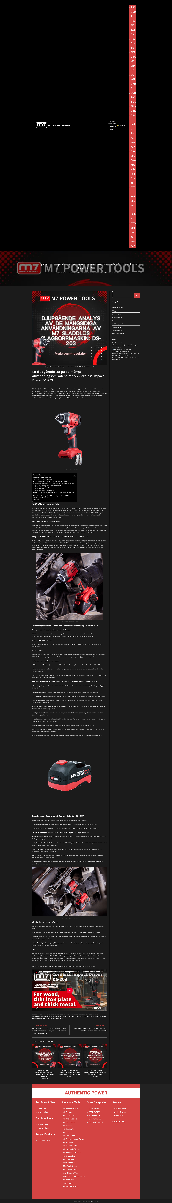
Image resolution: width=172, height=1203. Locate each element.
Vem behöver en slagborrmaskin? (43, 479)
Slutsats (36, 499)
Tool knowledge (116, 327)
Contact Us (118, 1121)
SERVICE (133, 54)
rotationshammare (117, 317)
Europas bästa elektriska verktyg (52, 1016)
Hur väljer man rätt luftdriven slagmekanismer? (124, 343)
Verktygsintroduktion (118, 333)
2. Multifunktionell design (43, 487)
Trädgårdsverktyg (96, 1016)
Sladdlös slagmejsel (69, 1016)
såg (113, 320)
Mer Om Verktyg (116, 314)
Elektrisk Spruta (55, 1015)
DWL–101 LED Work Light (133, 203)
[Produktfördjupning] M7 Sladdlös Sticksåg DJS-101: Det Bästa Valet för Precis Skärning (69, 1072)
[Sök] (137, 295)
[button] (132, 2)
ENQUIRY (133, 108)
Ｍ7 (63, 1016)
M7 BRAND (133, 66)
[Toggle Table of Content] (73, 475)
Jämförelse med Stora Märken (42, 498)
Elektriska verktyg (65, 1015)
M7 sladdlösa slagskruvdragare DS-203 (58, 966)
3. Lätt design (40, 488)
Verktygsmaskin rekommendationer (53, 1018)
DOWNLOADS (133, 81)
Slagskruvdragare (81, 1016)
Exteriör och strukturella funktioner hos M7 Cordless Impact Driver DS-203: (54, 492)
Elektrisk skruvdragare (44, 1015)
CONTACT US (133, 97)
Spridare (88, 1016)
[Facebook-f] (81, 1192)
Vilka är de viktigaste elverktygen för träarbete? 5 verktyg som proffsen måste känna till (44, 1073)
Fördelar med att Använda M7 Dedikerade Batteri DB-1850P (50, 494)
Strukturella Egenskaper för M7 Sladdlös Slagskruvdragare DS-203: (51, 496)
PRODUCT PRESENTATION (133, 21)
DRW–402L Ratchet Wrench (133, 131)
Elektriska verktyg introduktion (80, 1015)
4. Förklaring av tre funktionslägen (45, 490)
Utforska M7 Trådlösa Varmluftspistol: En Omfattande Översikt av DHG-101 (95, 1072)
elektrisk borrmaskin (117, 307)
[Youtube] (91, 1192)
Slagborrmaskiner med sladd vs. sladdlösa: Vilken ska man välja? (51, 481)
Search (114, 292)
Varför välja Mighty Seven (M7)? (42, 477)
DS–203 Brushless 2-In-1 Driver (133, 167)
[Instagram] (86, 1192)
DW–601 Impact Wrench (133, 234)
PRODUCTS (133, 43)
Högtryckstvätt (116, 311)
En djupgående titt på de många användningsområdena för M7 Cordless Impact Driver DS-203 (94, 273)
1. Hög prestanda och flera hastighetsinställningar (49, 485)
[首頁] (53, 273)
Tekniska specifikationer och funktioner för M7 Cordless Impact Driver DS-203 (54, 483)
